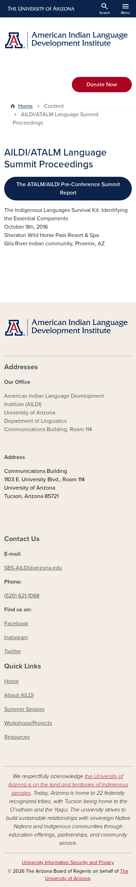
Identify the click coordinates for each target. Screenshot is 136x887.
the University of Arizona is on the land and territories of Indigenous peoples (68, 785)
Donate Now (102, 84)
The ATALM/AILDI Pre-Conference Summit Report (68, 188)
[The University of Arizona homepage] (40, 8)
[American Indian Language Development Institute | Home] (68, 40)
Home (25, 106)
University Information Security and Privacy (68, 862)
